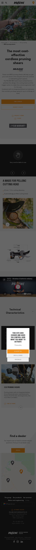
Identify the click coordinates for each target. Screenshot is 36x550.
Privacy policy (18, 345)
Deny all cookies (18, 355)
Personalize (18, 359)
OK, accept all (18, 351)
